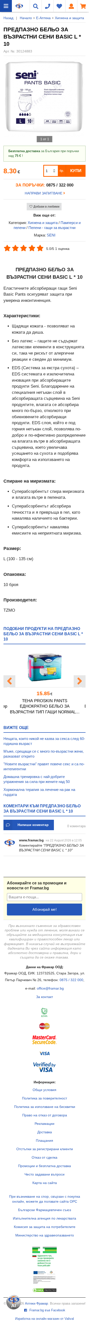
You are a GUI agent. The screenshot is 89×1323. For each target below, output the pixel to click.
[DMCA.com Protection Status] (44, 1291)
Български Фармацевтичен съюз (44, 1210)
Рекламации (44, 1124)
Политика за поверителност (44, 1098)
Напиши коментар (33, 825)
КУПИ (75, 170)
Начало (26, 18)
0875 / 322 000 (71, 980)
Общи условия (44, 1090)
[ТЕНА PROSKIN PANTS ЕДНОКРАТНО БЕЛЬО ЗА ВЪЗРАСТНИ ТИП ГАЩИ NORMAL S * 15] (44, 667)
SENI (51, 235)
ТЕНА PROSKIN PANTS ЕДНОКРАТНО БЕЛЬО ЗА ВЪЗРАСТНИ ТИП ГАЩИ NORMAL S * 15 (44, 706)
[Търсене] (36, 6)
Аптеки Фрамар (36, 1303)
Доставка (44, 1132)
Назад (8, 18)
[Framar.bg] (19, 6)
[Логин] (71, 6)
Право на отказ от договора (44, 1115)
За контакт (44, 997)
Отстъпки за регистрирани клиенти (44, 1149)
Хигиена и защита (69, 18)
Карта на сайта (44, 1183)
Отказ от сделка (44, 1157)
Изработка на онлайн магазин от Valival (44, 1319)
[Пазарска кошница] (83, 6)
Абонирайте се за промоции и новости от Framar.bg (37, 885)
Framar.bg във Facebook (46, 1310)
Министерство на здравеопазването (44, 1235)
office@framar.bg (50, 988)
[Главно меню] (6, 6)
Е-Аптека (43, 18)
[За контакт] (47, 6)
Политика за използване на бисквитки (44, 1107)
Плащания (44, 1140)
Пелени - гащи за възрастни (51, 228)
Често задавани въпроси (44, 1174)
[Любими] (59, 6)
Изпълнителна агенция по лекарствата (44, 1218)
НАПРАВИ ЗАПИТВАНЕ (44, 193)
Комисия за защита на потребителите (44, 1227)
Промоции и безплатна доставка (44, 1166)
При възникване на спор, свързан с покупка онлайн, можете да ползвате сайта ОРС (44, 1198)
